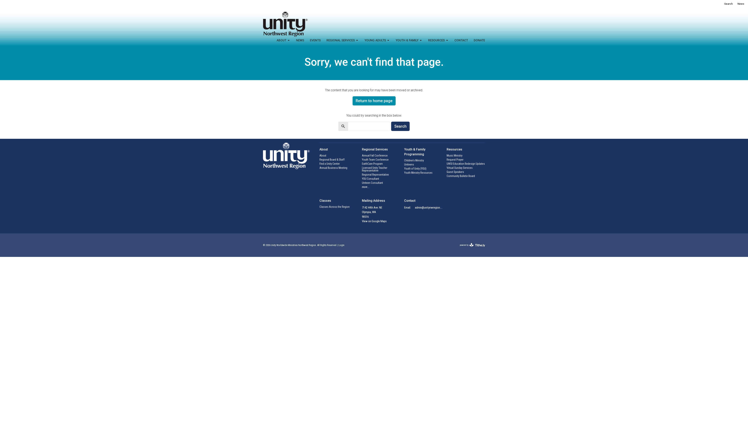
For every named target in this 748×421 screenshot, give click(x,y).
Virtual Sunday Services (460, 167)
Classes (325, 201)
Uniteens (409, 164)
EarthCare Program (372, 163)
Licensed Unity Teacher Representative (374, 169)
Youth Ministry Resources (418, 172)
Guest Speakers (455, 171)
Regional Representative (375, 174)
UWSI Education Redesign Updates (466, 163)
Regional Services (340, 40)
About (281, 40)
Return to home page (374, 100)
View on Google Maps (374, 221)
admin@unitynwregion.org (429, 207)
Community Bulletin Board (461, 176)
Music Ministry (454, 155)
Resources (436, 40)
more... (366, 186)
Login (341, 245)
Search (728, 3)
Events (315, 40)
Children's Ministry (414, 160)
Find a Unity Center (329, 163)
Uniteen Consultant (372, 182)
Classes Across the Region (334, 206)
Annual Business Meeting (333, 167)
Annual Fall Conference (375, 155)
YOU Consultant (370, 178)
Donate (479, 40)
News (740, 3)
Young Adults (375, 40)
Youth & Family (407, 40)
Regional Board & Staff (332, 159)
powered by (470, 248)
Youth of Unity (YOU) (415, 168)
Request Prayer (455, 159)
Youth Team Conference (375, 159)
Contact (461, 40)
